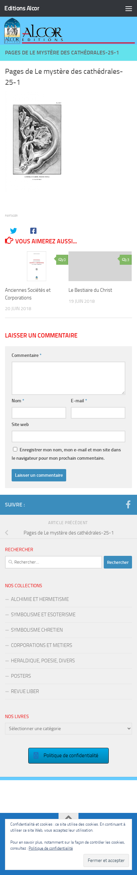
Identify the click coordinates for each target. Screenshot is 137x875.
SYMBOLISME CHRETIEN (37, 630)
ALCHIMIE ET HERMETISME (40, 599)
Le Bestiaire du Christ (90, 290)
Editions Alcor (21, 8)
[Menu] (128, 8)
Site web (20, 424)
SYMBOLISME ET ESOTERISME (43, 615)
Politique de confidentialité (51, 848)
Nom (18, 401)
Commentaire (27, 355)
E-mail (79, 401)
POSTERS (21, 676)
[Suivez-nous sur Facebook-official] (128, 504)
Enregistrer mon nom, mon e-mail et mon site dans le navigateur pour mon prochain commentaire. (66, 454)
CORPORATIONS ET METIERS (41, 645)
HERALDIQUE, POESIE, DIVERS (43, 661)
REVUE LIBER (25, 691)
